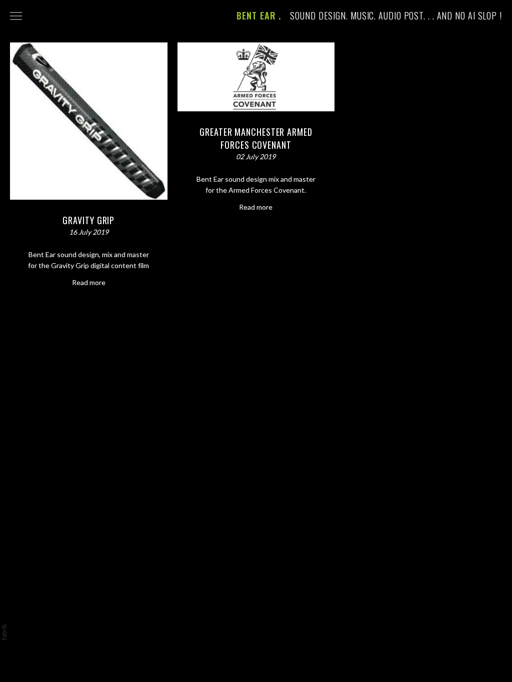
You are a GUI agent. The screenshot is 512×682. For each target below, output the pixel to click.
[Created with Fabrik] (4, 632)
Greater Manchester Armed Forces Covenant (256, 138)
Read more (89, 282)
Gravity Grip (88, 220)
